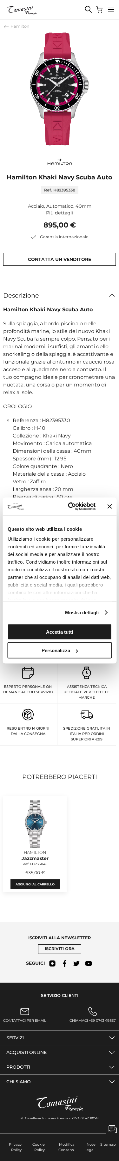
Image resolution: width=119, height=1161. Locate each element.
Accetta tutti (59, 631)
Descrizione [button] (21, 295)
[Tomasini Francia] (22, 9)
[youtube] (88, 963)
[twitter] (76, 963)
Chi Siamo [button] (18, 1081)
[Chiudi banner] (109, 506)
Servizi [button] (15, 1037)
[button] (111, 9)
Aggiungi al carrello (35, 884)
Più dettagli (59, 213)
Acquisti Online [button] (26, 1052)
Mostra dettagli (82, 612)
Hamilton (20, 26)
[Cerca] (88, 9)
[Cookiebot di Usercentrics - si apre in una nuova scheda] (71, 506)
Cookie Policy (38, 1147)
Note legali (90, 1147)
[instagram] (52, 963)
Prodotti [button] (18, 1067)
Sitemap (108, 1144)
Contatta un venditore (59, 259)
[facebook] (64, 963)
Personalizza (56, 650)
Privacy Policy (15, 1147)
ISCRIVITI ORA (60, 948)
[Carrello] (100, 9)
